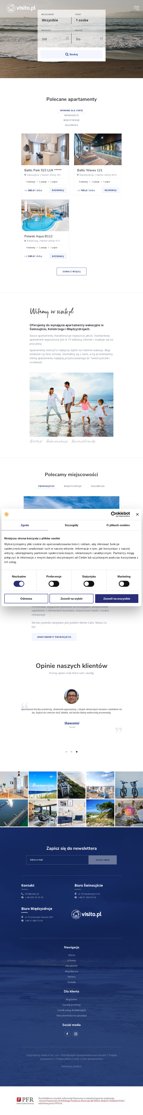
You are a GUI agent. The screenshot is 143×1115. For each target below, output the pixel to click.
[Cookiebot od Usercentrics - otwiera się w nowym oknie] (113, 514)
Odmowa (26, 598)
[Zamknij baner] (137, 514)
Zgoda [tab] (25, 525)
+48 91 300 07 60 (87, 897)
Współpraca (71, 971)
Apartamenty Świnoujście (54, 637)
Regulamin (71, 999)
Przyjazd (46, 30)
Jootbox (77, 1066)
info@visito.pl (32, 893)
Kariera (71, 976)
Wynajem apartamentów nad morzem (86, 1055)
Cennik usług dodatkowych (71, 1010)
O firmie (71, 960)
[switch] (54, 584)
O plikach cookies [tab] (118, 525)
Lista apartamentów (92, 1058)
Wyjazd (78, 30)
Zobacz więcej (71, 271)
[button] (64, 148)
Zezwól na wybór (72, 598)
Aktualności (71, 965)
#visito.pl (36, 441)
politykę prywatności (54, 868)
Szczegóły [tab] (71, 525)
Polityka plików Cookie (67, 1058)
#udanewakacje (56, 441)
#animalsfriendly (83, 441)
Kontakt (72, 982)
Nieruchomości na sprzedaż (72, 1015)
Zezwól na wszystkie (116, 598)
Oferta (71, 955)
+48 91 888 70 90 (34, 920)
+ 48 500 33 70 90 (34, 897)
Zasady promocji (71, 1004)
